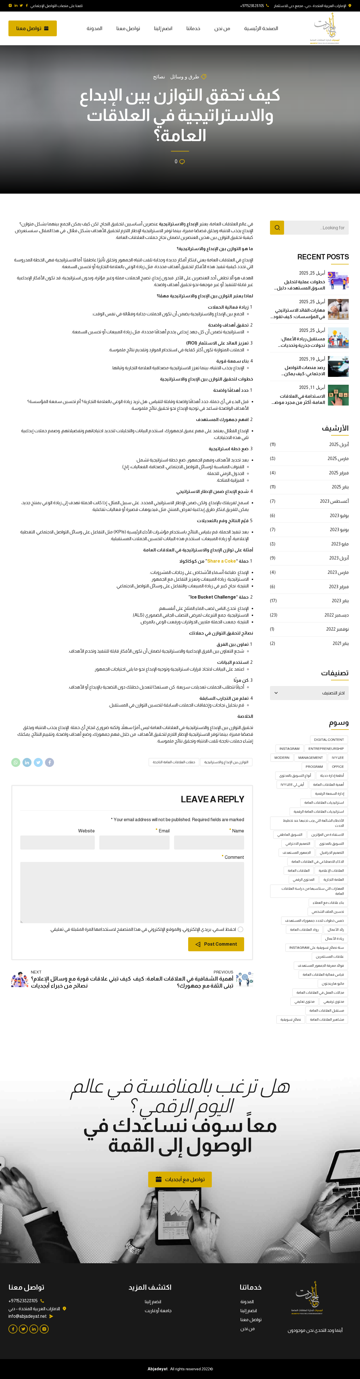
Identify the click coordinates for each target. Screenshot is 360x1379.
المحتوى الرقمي (303, 880)
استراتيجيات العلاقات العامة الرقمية (319, 812)
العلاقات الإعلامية (331, 871)
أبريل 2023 (339, 558)
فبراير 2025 (339, 472)
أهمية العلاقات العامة (328, 785)
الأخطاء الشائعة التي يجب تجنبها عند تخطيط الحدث (313, 823)
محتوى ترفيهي (333, 1002)
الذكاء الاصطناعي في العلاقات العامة (317, 862)
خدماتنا (193, 28)
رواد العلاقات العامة (304, 930)
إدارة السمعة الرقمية (329, 794)
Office (338, 767)
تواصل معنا (128, 28)
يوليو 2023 (339, 515)
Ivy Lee (338, 758)
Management (310, 758)
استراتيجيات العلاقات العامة (324, 803)
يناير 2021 (341, 643)
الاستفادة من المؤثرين (327, 835)
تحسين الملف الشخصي (328, 912)
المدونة (94, 28)
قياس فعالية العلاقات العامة (323, 975)
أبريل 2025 (339, 444)
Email (164, 830)
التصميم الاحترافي (297, 844)
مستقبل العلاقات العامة (326, 1011)
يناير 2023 (340, 600)
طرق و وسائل (184, 77)
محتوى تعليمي (304, 1002)
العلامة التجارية (333, 880)
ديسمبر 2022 (337, 615)
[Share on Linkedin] (27, 762)
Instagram (290, 749)
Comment (234, 857)
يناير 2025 (340, 486)
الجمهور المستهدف (297, 853)
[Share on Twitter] (38, 762)
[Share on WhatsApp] (15, 762)
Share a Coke (221, 561)
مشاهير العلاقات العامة (327, 1020)
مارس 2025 (338, 458)
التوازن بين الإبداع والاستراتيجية (226, 762)
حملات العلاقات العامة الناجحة (174, 762)
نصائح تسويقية (290, 1020)
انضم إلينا (163, 28)
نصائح (159, 77)
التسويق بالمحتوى (331, 844)
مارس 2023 (338, 572)
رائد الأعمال (336, 930)
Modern (281, 758)
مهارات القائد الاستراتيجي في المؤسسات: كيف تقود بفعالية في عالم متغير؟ (299, 316)
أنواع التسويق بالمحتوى (295, 776)
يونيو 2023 (339, 529)
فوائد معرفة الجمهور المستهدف (321, 966)
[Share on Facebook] (49, 762)
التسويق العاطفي (289, 835)
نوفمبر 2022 (337, 629)
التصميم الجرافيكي (332, 853)
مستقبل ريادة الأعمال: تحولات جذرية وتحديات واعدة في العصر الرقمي (302, 345)
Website (86, 830)
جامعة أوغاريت (158, 1310)
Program (314, 767)
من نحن (222, 28)
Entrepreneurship (326, 749)
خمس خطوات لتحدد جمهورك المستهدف (314, 921)
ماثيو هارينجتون (333, 984)
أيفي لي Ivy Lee (292, 785)
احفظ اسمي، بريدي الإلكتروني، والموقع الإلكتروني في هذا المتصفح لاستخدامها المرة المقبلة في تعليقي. (143, 929)
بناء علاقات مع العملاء (328, 903)
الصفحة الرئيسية (261, 28)
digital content (329, 740)
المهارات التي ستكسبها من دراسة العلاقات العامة (313, 891)
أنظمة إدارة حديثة (332, 776)
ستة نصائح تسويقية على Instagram (316, 948)
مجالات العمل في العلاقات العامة (320, 993)
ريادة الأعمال (334, 939)
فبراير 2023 (339, 586)
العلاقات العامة (299, 871)
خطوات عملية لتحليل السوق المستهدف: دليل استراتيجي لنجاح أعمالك (301, 288)
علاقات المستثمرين (330, 957)
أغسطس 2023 (334, 501)
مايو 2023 (340, 544)
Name (238, 830)
